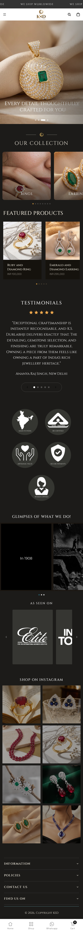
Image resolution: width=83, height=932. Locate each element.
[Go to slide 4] (47, 120)
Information (17, 864)
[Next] (77, 637)
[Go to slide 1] (35, 120)
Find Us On (14, 899)
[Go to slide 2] (38, 120)
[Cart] (78, 14)
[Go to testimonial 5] (49, 387)
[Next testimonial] (55, 387)
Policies (12, 875)
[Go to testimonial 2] (38, 387)
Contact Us (15, 887)
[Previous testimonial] (27, 387)
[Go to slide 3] (43, 120)
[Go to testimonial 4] (45, 387)
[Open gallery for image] (32, 637)
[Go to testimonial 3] (41, 387)
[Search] (69, 14)
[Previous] (6, 637)
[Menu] (4, 14)
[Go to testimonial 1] (34, 387)
